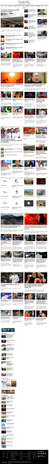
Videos (7, 457)
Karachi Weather (13, 456)
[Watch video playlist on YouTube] (8, 330)
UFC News (29, 454)
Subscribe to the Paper (23, 456)
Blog (7, 456)
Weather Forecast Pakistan (14, 454)
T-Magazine (38, 6)
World (19, 6)
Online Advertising (22, 453)
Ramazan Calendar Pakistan (14, 453)
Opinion (27, 6)
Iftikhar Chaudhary (7, 33)
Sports (23, 6)
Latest (6, 6)
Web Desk (5, 143)
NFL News (28, 457)
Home (2, 6)
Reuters (2, 87)
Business (15, 6)
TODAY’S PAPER (19, 4)
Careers (21, 459)
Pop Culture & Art (26, 288)
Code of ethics (35, 456)
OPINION (2, 177)
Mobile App (34, 457)
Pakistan (10, 6)
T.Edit (7, 453)
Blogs (42, 6)
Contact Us (21, 457)
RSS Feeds (21, 454)
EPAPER (30, 4)
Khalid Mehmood (3, 33)
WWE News (29, 459)
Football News (29, 453)
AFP (25, 230)
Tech (46, 6)
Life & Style (32, 6)
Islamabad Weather (13, 459)
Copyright (34, 454)
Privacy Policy (35, 453)
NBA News (29, 456)
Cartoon (24, 7)
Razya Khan (11, 33)
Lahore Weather (12, 457)
